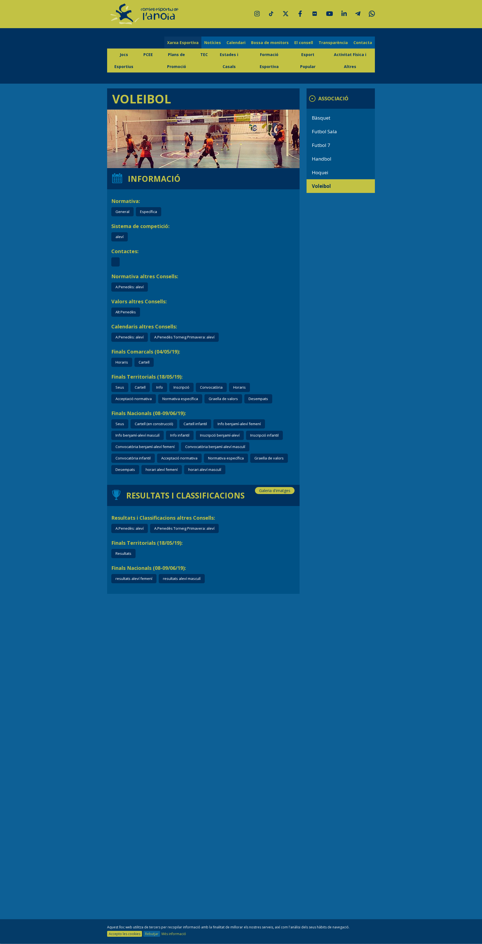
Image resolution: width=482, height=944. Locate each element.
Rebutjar (151, 933)
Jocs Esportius (123, 60)
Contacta (362, 42)
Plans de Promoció (176, 60)
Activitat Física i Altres (350, 60)
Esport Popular (307, 60)
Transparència (333, 42)
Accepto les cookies (124, 933)
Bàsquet (321, 118)
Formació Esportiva (269, 60)
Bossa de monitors (270, 42)
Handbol (321, 159)
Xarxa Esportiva (183, 42)
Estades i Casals (229, 60)
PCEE (148, 54)
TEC (204, 54)
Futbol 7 (321, 145)
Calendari (235, 42)
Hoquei (320, 172)
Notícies (212, 42)
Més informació (174, 933)
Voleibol (321, 186)
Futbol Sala (324, 131)
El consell (303, 42)
